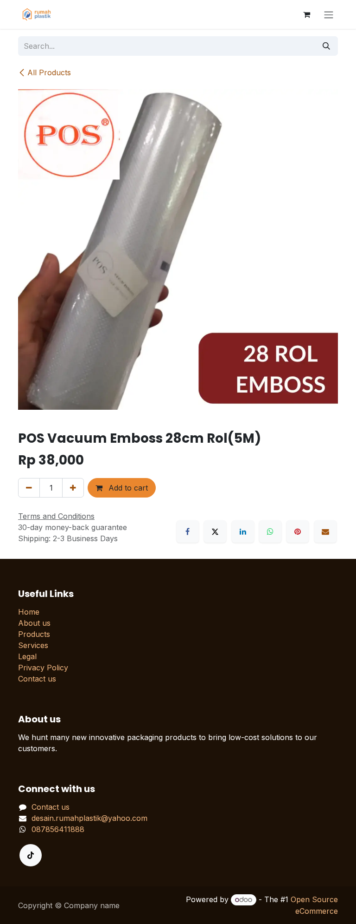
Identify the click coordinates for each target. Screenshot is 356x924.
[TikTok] (30, 855)
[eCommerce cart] (306, 14)
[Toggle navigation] (328, 14)
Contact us (37, 678)
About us (34, 623)
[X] (215, 531)
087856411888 (58, 829)
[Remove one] (29, 488)
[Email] (325, 531)
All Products (49, 72)
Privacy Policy (43, 667)
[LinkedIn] (243, 531)
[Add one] (73, 488)
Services (33, 645)
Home (28, 611)
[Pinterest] (297, 531)
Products (34, 634)
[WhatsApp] (270, 531)
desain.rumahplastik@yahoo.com (89, 818)
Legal (27, 656)
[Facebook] (188, 531)
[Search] (326, 46)
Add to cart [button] (127, 487)
